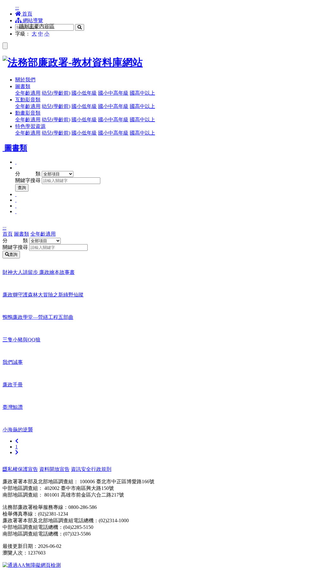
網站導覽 (32, 20)
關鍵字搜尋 (27, 180)
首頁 (26, 13)
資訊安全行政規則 (91, 469)
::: (17, 7)
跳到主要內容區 (36, 26)
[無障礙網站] (32, 565)
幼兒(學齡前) (56, 93)
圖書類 (21, 234)
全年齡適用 (27, 93)
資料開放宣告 (54, 469)
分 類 (27, 173)
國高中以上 (142, 93)
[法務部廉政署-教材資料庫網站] (162, 63)
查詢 (22, 187)
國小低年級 (84, 93)
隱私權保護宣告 (20, 469)
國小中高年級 (113, 93)
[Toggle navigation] (5, 45)
